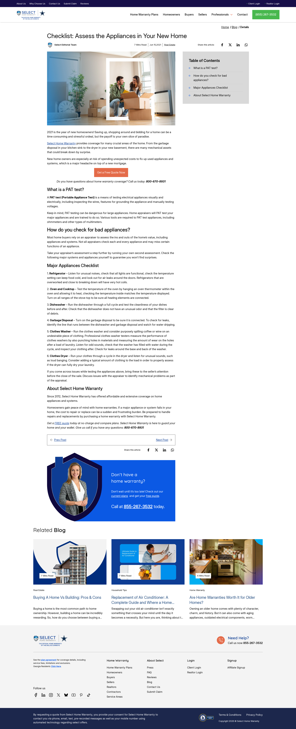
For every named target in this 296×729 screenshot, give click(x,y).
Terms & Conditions (230, 714)
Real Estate (169, 44)
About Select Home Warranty (212, 95)
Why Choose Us (37, 3)
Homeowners (171, 14)
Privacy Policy (254, 714)
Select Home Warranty (61, 143)
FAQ (149, 672)
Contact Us (54, 3)
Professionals (220, 14)
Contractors (114, 691)
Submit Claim (70, 3)
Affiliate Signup (236, 667)
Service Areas (115, 696)
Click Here (56, 666)
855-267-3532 (138, 506)
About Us (21, 3)
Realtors (111, 686)
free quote (152, 496)
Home (225, 27)
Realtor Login (272, 3)
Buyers (189, 14)
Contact (242, 14)
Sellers (202, 14)
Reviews (84, 3)
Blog (234, 27)
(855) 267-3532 (265, 14)
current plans (119, 496)
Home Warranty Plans (144, 14)
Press (150, 667)
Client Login (254, 3)
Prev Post (60, 440)
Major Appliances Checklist (210, 87)
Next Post (162, 440)
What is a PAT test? (205, 68)
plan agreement (48, 660)
